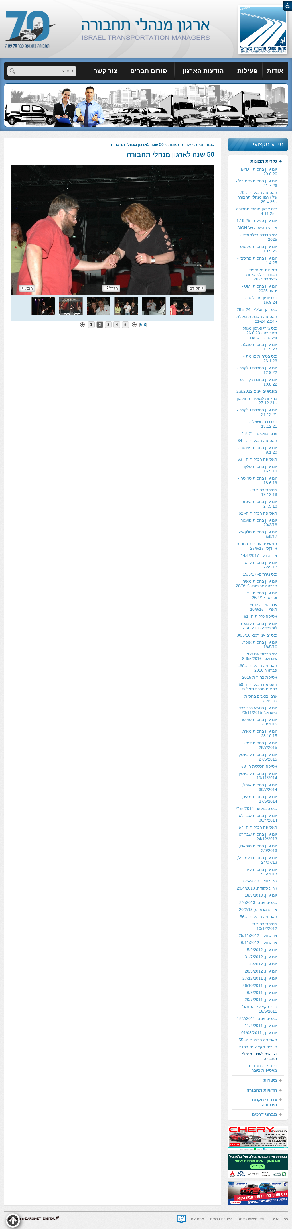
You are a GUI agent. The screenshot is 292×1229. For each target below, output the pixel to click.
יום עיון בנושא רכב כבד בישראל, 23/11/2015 (258, 710)
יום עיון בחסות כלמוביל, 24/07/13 (257, 860)
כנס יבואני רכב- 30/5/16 (257, 635)
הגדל (114, 288)
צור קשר (105, 70)
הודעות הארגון (203, 70)
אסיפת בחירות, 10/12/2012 (264, 926)
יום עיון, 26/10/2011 (259, 985)
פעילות (247, 70)
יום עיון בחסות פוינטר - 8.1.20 (257, 449)
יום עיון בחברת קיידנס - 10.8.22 (257, 381)
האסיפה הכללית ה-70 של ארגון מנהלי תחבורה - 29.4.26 (257, 197)
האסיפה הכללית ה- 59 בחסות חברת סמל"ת (258, 686)
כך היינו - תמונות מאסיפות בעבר (263, 1068)
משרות (270, 1080)
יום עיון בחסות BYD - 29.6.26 (259, 171)
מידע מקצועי (268, 144)
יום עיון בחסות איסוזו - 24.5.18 (258, 503)
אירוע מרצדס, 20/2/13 (258, 909)
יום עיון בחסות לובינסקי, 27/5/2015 (256, 756)
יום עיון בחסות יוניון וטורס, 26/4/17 (260, 595)
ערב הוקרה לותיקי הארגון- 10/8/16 (262, 607)
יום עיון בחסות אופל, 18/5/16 (259, 644)
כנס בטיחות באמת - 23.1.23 (260, 358)
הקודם (195, 288)
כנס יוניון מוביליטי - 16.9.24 (261, 300)
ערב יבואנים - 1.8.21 (259, 433)
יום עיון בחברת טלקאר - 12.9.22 (257, 370)
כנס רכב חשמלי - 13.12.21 (263, 424)
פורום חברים (148, 70)
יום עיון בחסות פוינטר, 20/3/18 (258, 522)
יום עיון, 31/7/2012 (261, 957)
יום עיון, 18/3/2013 (261, 895)
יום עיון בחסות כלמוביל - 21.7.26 (256, 183)
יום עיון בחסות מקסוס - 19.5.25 (257, 248)
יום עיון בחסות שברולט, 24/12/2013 (257, 836)
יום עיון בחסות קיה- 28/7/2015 (260, 745)
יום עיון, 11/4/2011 (261, 1025)
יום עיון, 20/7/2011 (261, 999)
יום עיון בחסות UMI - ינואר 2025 (259, 288)
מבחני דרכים (264, 1114)
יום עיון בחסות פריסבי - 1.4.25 (257, 260)
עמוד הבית (205, 144)
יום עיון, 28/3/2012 (261, 971)
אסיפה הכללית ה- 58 (259, 766)
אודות (275, 70)
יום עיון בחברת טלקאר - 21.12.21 (257, 412)
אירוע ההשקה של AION (257, 227)
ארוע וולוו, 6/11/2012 (259, 942)
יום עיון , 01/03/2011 (259, 1032)
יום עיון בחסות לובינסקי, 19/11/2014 (256, 775)
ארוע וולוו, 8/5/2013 (260, 881)
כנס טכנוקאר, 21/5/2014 (256, 808)
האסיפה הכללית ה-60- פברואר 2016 (257, 667)
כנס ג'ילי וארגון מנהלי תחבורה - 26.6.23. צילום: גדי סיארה (259, 333)
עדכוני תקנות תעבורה (264, 1102)
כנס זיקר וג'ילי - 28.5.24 (257, 309)
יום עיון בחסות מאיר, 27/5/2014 (259, 799)
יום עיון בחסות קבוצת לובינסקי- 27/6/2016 (259, 625)
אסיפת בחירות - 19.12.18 (263, 492)
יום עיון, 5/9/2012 (262, 949)
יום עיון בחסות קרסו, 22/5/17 (259, 564)
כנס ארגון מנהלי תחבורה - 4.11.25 (256, 211)
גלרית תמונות (179, 144)
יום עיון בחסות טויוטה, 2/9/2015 (258, 721)
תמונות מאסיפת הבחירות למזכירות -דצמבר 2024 (261, 274)
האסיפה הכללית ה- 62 (258, 513)
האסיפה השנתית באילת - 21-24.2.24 (256, 318)
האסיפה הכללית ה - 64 (257, 440)
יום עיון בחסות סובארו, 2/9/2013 (258, 848)
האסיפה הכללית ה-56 (258, 916)
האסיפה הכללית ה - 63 (257, 459)
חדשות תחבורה (261, 1090)
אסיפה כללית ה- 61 (260, 616)
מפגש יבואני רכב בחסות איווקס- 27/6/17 (256, 546)
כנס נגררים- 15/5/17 (260, 574)
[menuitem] (275, 71)
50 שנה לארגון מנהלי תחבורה (170, 154)
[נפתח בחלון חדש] (181, 1219)
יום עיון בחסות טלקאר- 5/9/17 (258, 534)
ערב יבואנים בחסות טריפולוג (260, 698)
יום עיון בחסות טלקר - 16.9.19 (258, 468)
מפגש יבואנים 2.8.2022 (256, 391)
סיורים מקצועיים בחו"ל (258, 1047)
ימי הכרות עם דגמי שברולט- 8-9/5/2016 (259, 656)
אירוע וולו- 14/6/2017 (259, 555)
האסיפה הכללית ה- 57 (258, 827)
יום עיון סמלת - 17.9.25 (256, 220)
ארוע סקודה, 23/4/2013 (257, 888)
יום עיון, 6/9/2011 (262, 992)
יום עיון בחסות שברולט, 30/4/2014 (257, 817)
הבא (29, 288)
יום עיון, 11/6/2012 (261, 964)
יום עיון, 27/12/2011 (259, 978)
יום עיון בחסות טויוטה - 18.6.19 (257, 480)
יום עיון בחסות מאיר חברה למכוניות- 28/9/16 (256, 583)
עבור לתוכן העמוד (146, 5)
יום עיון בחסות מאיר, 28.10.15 (259, 733)
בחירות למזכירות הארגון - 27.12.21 (257, 400)
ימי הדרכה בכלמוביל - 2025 (258, 237)
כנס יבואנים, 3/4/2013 (258, 902)
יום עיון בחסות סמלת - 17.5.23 (258, 346)
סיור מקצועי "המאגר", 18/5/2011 (258, 1009)
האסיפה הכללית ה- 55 (258, 1040)
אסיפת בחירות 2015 (259, 677)
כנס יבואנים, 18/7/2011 (257, 1018)
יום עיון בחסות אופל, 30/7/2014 (259, 787)
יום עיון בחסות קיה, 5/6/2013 (260, 871)
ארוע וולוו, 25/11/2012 (258, 935)
